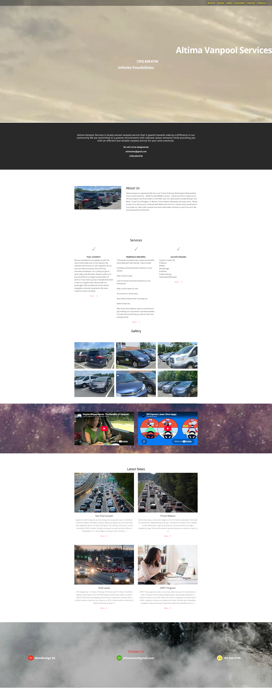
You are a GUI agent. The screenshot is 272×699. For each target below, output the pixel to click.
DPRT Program (168, 588)
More (92, 296)
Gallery (229, 3)
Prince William (167, 515)
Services (220, 3)
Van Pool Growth (104, 515)
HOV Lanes (104, 588)
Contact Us (261, 3)
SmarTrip (251, 3)
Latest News (240, 3)
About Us (211, 3)
